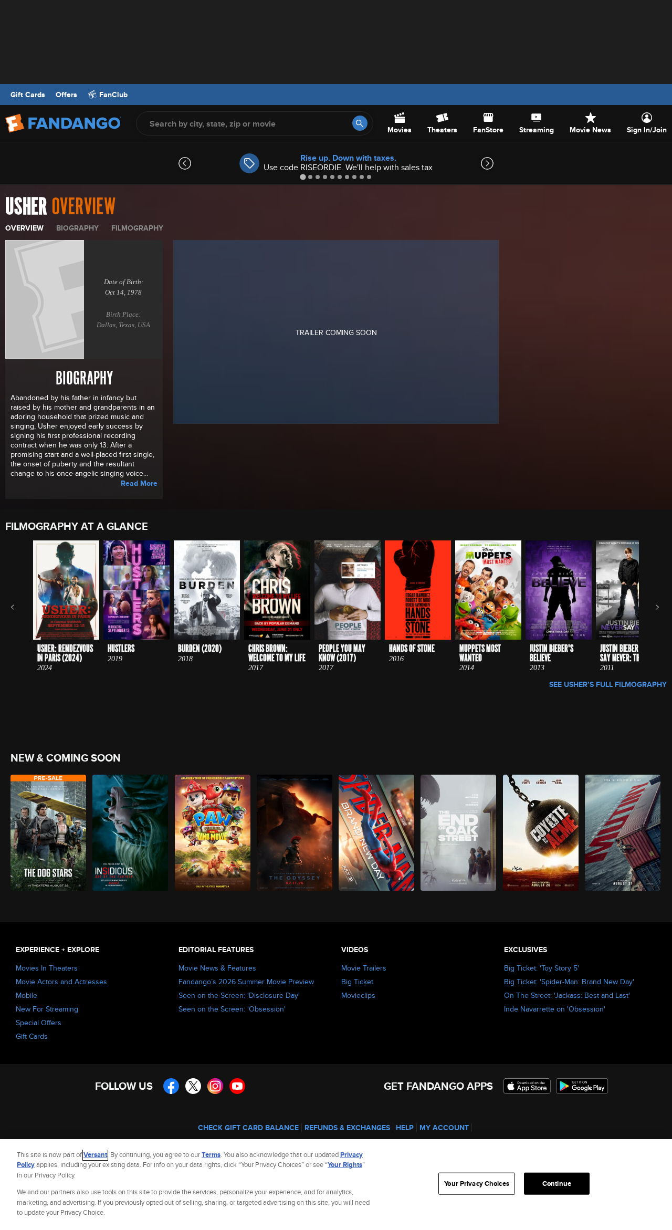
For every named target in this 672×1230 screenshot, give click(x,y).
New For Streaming (47, 1009)
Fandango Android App (582, 1086)
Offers (66, 94)
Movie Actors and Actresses (61, 981)
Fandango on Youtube (237, 1086)
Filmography (137, 228)
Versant (95, 1155)
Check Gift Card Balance (248, 1127)
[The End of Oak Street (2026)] (459, 833)
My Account (444, 1127)
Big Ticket (357, 981)
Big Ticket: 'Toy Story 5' (541, 968)
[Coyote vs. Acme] (541, 833)
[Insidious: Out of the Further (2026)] (130, 833)
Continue (556, 1184)
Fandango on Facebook (171, 1086)
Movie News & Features (217, 968)
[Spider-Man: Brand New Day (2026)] (377, 833)
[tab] (303, 177)
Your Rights (345, 1165)
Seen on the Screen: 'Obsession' (232, 1009)
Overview (24, 228)
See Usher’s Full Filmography (608, 684)
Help (405, 1127)
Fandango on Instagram (215, 1086)
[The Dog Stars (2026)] (48, 833)
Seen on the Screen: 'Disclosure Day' (239, 995)
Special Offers (38, 1022)
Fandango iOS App (527, 1086)
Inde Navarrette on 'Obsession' (554, 1009)
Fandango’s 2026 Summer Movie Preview (246, 981)
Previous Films (21, 607)
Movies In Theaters (47, 968)
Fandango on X (193, 1086)
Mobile (26, 995)
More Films (650, 607)
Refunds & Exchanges (347, 1127)
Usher (26, 207)
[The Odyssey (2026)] (295, 833)
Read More (139, 483)
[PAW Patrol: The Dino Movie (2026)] (213, 833)
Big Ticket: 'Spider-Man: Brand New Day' (569, 981)
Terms (211, 1155)
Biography (77, 228)
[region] (336, 1184)
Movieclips (358, 995)
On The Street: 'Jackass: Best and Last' (567, 995)
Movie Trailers (363, 968)
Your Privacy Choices (476, 1184)
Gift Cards (27, 94)
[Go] (360, 123)
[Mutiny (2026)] (623, 833)
